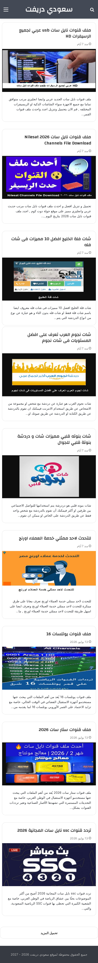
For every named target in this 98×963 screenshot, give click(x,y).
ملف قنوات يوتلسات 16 (68, 634)
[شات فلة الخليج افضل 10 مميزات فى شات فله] (49, 279)
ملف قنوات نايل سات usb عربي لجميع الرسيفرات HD (55, 33)
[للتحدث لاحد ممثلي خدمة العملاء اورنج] (49, 572)
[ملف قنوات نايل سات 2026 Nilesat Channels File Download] (49, 177)
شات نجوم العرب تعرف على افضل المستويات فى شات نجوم (59, 337)
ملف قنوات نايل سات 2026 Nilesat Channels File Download (57, 140)
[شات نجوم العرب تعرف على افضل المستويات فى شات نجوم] (49, 374)
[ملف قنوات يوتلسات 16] (49, 668)
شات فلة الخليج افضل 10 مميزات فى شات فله (51, 242)
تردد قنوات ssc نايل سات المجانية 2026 (54, 830)
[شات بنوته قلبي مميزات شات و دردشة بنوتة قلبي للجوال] (49, 476)
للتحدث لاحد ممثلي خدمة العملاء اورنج (55, 538)
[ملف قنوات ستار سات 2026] (49, 763)
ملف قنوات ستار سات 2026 (65, 730)
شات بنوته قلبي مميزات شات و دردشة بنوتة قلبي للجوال (54, 439)
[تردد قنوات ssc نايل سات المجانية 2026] (49, 864)
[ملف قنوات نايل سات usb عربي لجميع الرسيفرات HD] (49, 70)
